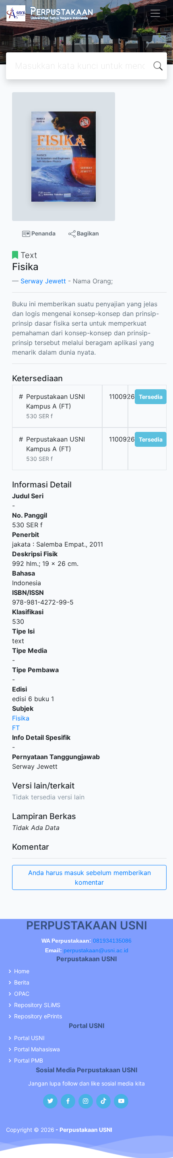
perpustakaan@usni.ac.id (96, 950)
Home (21, 971)
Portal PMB (28, 1060)
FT (16, 728)
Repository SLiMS (37, 1005)
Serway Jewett (43, 281)
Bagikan (87, 233)
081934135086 (112, 940)
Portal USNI (29, 1038)
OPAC (21, 994)
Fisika (20, 718)
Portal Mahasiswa (37, 1049)
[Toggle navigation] (155, 13)
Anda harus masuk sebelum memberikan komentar (89, 877)
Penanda (43, 233)
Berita (21, 982)
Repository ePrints (38, 1016)
